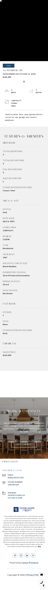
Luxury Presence (30, 562)
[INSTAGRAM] (21, 555)
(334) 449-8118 (13, 484)
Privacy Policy (33, 575)
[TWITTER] (33, 555)
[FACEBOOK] (15, 555)
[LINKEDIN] (27, 555)
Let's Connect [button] (24, 444)
